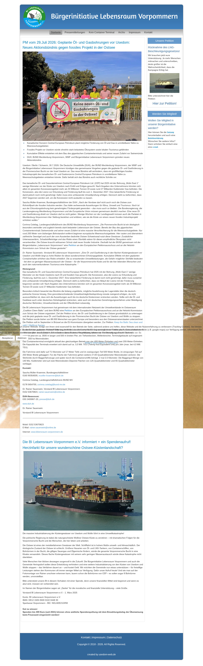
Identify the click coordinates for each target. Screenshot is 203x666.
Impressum (113, 343)
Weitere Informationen (95, 343)
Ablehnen (22, 338)
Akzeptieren (7, 338)
